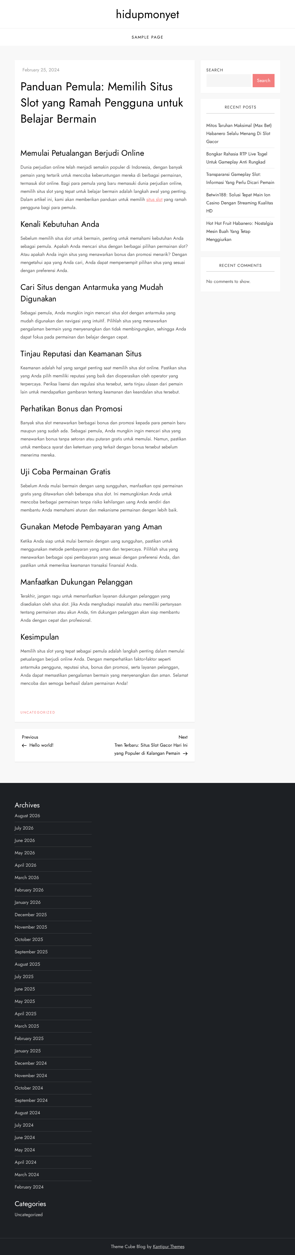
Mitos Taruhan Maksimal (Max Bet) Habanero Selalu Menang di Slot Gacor (239, 133)
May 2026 (25, 852)
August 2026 (27, 815)
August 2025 (27, 964)
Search (214, 70)
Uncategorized (37, 712)
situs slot (154, 199)
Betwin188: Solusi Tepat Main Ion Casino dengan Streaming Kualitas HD (239, 202)
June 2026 (25, 840)
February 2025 (29, 1038)
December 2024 (31, 1063)
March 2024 (27, 1174)
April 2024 (25, 1162)
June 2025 (25, 989)
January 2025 (28, 1050)
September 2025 (31, 951)
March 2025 (27, 1026)
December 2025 (31, 914)
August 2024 (27, 1112)
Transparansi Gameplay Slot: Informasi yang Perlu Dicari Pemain (240, 178)
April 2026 (25, 865)
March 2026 (27, 877)
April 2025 (25, 1013)
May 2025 (25, 1001)
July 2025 (24, 976)
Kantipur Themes (168, 1246)
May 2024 (25, 1149)
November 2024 (31, 1075)
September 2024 (31, 1100)
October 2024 (29, 1088)
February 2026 (29, 890)
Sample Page (148, 37)
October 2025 (29, 939)
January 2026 (28, 902)
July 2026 (24, 828)
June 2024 (25, 1137)
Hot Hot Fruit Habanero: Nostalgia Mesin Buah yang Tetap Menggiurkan (239, 231)
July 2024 (24, 1125)
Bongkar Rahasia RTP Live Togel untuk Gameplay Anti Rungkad (236, 158)
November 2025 (31, 927)
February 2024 (29, 1187)
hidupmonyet (147, 14)
